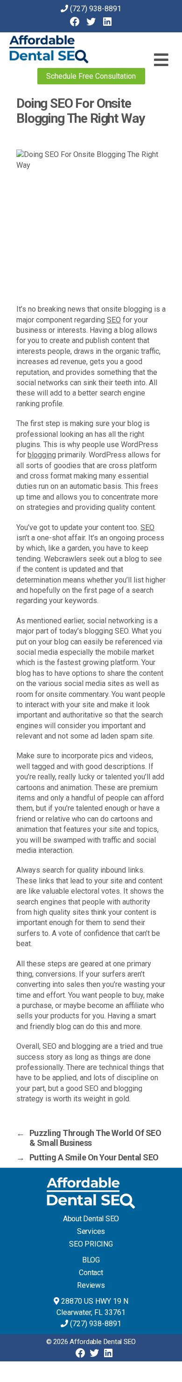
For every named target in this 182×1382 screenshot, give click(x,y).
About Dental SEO (91, 1218)
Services (91, 1231)
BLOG (91, 1259)
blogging (42, 454)
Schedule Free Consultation (91, 76)
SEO (114, 319)
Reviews (91, 1285)
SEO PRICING (90, 1244)
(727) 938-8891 (95, 8)
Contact (91, 1272)
